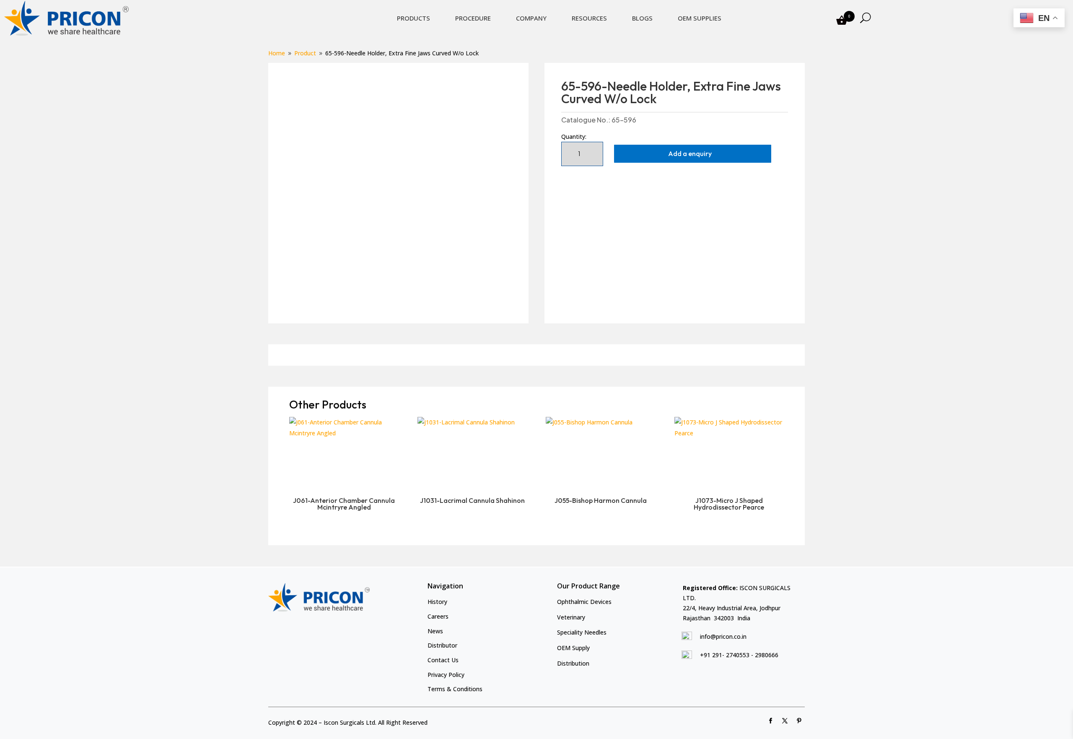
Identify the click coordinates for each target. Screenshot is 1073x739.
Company (531, 18)
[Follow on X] (785, 721)
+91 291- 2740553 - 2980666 (739, 655)
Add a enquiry (690, 153)
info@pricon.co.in (723, 636)
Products (413, 18)
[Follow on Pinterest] (799, 721)
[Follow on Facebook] (770, 721)
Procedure (473, 18)
